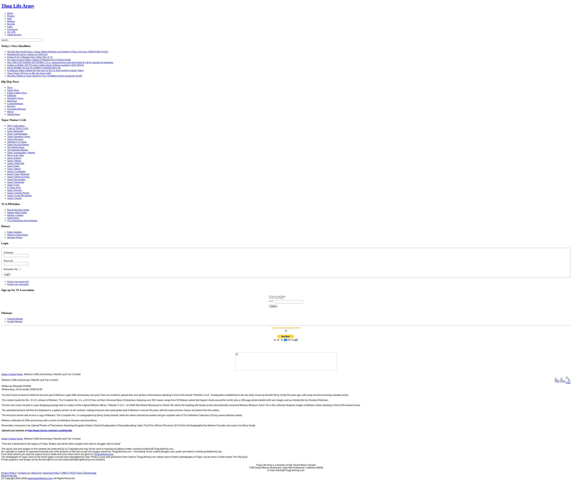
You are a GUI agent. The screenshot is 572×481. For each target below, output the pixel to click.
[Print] (562, 381)
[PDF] (557, 381)
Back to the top (9, 475)
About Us (36, 473)
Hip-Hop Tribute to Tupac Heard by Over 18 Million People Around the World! (44, 76)
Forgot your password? (18, 281)
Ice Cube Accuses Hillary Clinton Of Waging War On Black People (39, 59)
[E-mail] (568, 382)
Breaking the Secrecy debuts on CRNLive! (27, 54)
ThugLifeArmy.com (103, 454)
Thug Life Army (17, 5)
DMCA (65, 473)
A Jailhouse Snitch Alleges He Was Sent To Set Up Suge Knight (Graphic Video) (45, 70)
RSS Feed (76, 473)
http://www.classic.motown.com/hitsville (50, 430)
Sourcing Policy (51, 473)
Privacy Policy (8, 473)
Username (8, 252)
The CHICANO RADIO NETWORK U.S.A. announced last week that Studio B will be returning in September (60, 62)
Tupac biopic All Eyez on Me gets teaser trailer (29, 73)
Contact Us (24, 473)
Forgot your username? (18, 284)
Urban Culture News (12, 374)
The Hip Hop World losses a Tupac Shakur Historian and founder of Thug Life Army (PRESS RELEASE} (57, 51)
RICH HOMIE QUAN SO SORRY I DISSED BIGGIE (34, 67)
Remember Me (11, 269)
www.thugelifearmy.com (39, 478)
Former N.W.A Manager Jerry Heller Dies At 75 (30, 57)
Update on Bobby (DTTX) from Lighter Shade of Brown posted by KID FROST (45, 65)
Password (8, 260)
